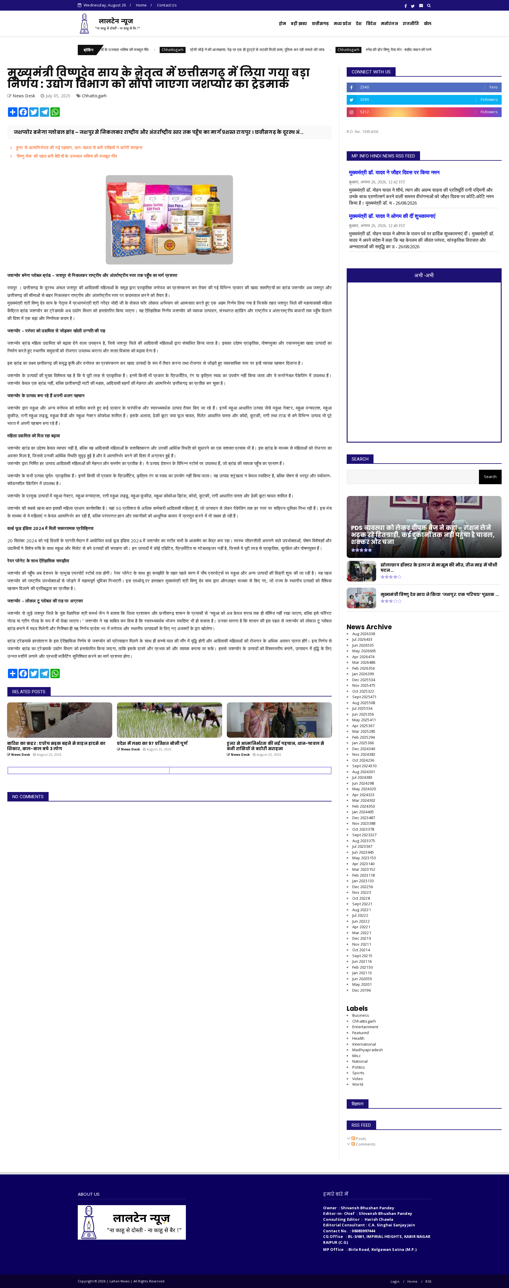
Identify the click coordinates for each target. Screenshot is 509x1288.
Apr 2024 (363, 794)
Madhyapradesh (367, 1049)
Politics (358, 1067)
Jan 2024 (363, 811)
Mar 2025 (363, 731)
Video (357, 1078)
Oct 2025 (363, 691)
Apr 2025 (363, 725)
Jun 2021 (362, 961)
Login (395, 1281)
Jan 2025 (363, 742)
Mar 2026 (363, 662)
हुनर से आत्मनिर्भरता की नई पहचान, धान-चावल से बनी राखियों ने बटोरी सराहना (78, 147)
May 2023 (364, 857)
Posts (360, 1138)
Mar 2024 (363, 800)
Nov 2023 (363, 823)
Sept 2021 (362, 955)
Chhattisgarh (127, 49)
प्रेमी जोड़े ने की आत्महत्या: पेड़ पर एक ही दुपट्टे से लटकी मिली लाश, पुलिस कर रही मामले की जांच (212, 49)
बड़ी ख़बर (299, 24)
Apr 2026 (363, 656)
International (364, 1044)
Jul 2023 (362, 846)
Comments (365, 1144)
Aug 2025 (363, 702)
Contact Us (167, 5)
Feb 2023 (363, 875)
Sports (358, 1072)
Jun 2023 (363, 852)
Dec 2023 (363, 817)
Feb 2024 (363, 806)
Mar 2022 (361, 932)
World (357, 1084)
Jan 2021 (362, 972)
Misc (356, 1055)
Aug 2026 (363, 633)
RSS (428, 1281)
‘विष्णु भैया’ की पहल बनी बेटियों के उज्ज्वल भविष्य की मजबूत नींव (66, 156)
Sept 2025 (364, 696)
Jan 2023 (363, 880)
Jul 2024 (362, 777)
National (360, 1061)
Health (358, 1038)
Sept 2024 (364, 765)
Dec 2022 (362, 886)
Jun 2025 (363, 714)
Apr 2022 (361, 926)
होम (282, 24)
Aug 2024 (363, 771)
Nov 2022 (361, 892)
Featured (360, 1032)
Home (141, 5)
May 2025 (364, 719)
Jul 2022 (360, 915)
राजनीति (411, 24)
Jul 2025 (362, 708)
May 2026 (364, 650)
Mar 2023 (363, 869)
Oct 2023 (363, 829)
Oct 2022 (361, 898)
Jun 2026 (363, 645)
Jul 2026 (362, 639)
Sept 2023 (364, 834)
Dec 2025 (363, 679)
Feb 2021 (362, 967)
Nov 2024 (363, 754)
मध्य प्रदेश (342, 24)
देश (358, 24)
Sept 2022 (362, 903)
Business (360, 1015)
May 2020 (362, 984)
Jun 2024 (363, 783)
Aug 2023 (363, 840)
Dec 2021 (361, 938)
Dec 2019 (361, 990)
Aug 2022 (361, 909)
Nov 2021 (361, 944)
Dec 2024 (363, 748)
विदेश (371, 24)
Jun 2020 (362, 978)
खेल (427, 24)
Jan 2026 (363, 673)
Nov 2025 (363, 685)
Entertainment (365, 1026)
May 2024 (364, 788)
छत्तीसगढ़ (320, 24)
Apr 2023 (363, 863)
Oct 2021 (361, 949)
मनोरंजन (389, 24)
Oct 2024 (363, 760)
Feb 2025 (363, 737)
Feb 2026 (363, 668)
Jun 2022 (361, 921)
